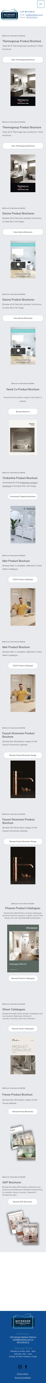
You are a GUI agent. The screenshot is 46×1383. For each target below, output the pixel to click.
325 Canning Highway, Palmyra (23, 1336)
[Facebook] (26, 1366)
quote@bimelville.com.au (23, 1339)
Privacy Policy (22, 1373)
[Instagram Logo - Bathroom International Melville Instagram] (20, 1366)
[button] (40, 4)
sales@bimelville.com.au (34, 15)
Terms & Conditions (23, 1377)
